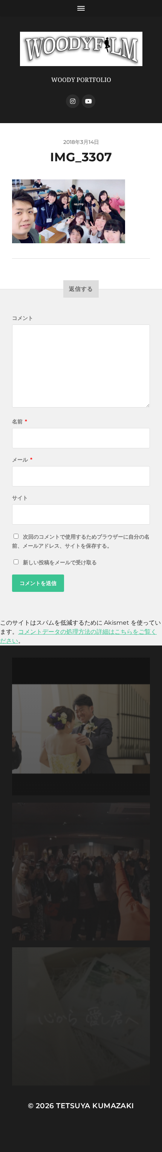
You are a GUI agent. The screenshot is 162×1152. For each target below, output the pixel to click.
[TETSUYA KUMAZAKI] (81, 49)
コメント (22, 318)
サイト (20, 497)
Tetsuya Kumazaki (95, 1105)
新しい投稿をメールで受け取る (60, 562)
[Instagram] (72, 101)
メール (22, 459)
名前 (19, 421)
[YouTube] (88, 101)
